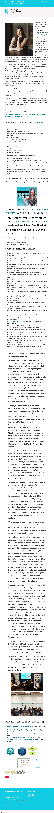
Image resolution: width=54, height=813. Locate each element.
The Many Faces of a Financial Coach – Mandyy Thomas (22, 739)
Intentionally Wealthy (41, 34)
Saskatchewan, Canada (11, 797)
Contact (46, 12)
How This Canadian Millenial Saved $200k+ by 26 (20, 726)
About (40, 11)
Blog (47, 11)
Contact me (8, 237)
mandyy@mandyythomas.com (32, 221)
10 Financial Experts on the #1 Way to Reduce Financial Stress (23, 728)
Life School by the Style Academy (16, 321)
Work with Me (31, 11)
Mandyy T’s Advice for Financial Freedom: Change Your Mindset (24, 733)
